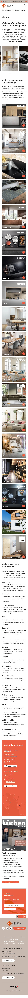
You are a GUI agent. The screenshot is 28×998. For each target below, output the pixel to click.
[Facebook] (3, 928)
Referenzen (21, 941)
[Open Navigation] (25, 5)
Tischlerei (4, 97)
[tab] (9, 73)
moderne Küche (14, 88)
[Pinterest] (10, 928)
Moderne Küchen (14, 939)
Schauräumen (9, 34)
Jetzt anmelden (10, 909)
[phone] (25, 916)
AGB (7, 991)
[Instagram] (7, 928)
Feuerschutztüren (19, 928)
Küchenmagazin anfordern (10, 882)
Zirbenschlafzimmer (9, 941)
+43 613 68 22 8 (10, 779)
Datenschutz (18, 991)
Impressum (12, 991)
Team (13, 943)
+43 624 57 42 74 (10, 759)
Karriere (6, 943)
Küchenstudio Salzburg (9, 937)
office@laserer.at (10, 762)
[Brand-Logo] (7, 6)
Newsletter (21, 943)
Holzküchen (21, 937)
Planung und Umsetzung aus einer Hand (13, 1)
